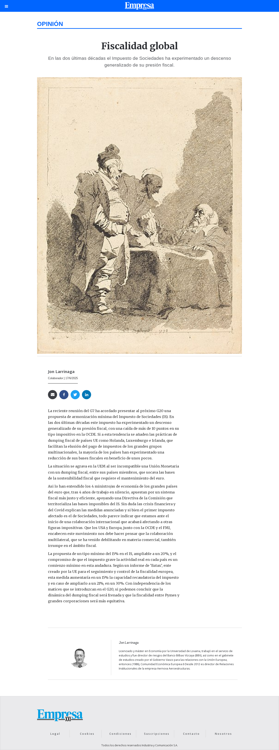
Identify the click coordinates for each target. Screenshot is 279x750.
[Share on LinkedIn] (86, 394)
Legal (55, 734)
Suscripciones (157, 734)
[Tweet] (75, 394)
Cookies (87, 734)
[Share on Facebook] (63, 394)
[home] (139, 7)
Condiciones (120, 734)
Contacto (191, 734)
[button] (6, 6)
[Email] (52, 394)
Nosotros (223, 734)
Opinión (50, 24)
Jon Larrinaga (61, 371)
